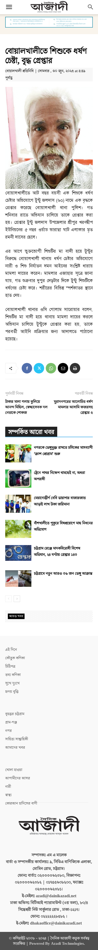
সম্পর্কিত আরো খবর (31, 432)
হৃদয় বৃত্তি (12, 691)
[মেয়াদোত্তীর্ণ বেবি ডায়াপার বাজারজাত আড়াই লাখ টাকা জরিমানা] (18, 504)
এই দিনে (11, 649)
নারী (8, 786)
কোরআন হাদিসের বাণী (21, 803)
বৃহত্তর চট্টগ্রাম (14, 714)
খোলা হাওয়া (13, 770)
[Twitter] (39, 368)
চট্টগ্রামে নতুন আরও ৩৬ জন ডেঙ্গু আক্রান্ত (63, 573)
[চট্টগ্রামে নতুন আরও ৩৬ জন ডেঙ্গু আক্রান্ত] (18, 578)
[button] (9, 7)
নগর (8, 730)
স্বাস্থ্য (8, 795)
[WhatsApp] (51, 368)
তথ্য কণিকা (13, 675)
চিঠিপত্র (10, 666)
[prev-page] (8, 598)
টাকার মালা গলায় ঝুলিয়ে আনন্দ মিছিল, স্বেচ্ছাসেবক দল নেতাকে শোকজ (26, 407)
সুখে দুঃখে (12, 683)
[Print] (75, 368)
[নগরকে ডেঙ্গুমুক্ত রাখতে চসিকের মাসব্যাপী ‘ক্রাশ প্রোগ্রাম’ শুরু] (18, 453)
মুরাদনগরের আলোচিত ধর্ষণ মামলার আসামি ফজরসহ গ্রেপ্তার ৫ (73, 407)
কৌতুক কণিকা (15, 658)
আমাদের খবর (15, 747)
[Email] (63, 368)
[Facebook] (27, 368)
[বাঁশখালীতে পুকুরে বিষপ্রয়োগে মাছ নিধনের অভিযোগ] (18, 529)
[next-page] (17, 598)
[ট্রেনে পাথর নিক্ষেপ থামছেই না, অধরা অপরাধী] (18, 478)
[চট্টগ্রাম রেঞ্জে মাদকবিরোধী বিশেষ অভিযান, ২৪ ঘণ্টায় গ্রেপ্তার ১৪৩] (18, 553)
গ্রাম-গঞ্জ (11, 722)
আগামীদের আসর (17, 778)
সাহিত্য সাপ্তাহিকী (16, 739)
